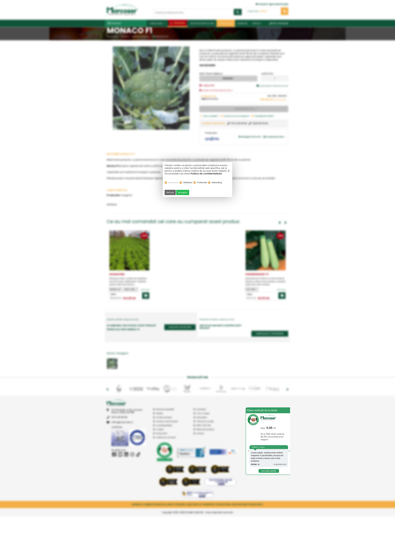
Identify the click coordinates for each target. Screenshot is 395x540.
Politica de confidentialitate (206, 173)
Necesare (173, 182)
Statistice (187, 182)
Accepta (182, 192)
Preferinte (202, 182)
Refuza (170, 192)
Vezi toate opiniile (268, 471)
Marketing (217, 182)
